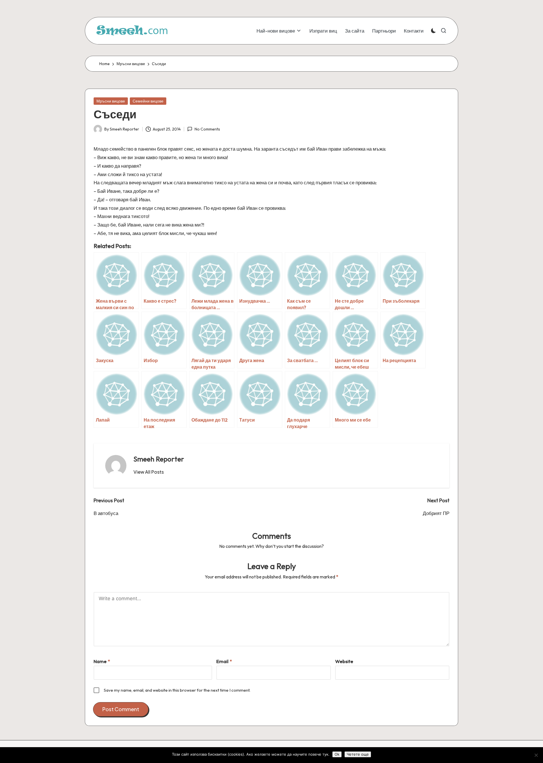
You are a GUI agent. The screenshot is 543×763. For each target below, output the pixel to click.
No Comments (207, 129)
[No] (536, 755)
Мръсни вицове (110, 101)
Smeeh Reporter (158, 459)
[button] (148, 472)
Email (224, 661)
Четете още (358, 754)
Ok (337, 754)
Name (102, 661)
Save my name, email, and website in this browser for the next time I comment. (177, 690)
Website (344, 661)
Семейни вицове (148, 101)
